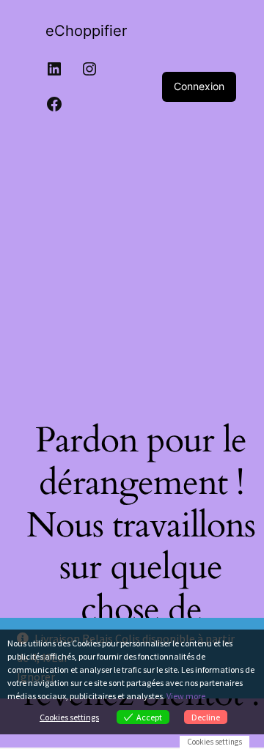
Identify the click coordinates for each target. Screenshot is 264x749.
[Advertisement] (132, 262)
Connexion (199, 86)
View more (185, 695)
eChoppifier (86, 31)
